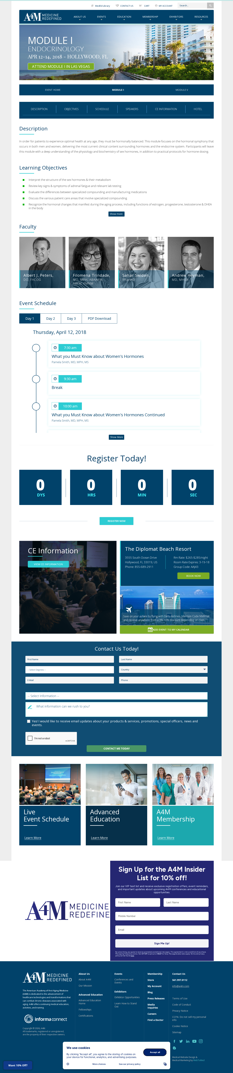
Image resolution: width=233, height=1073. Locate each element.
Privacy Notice (180, 1010)
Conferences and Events (123, 981)
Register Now (117, 521)
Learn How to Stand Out (125, 1005)
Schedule (102, 109)
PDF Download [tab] (99, 318)
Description (39, 109)
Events (101, 16)
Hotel (198, 109)
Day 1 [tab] (29, 318)
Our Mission (85, 985)
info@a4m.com (180, 986)
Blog (150, 992)
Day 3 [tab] (71, 318)
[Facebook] (175, 1045)
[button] (210, 5)
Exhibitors (176, 16)
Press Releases (156, 998)
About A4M (85, 979)
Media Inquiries (153, 1006)
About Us (80, 16)
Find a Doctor (155, 1020)
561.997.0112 (179, 980)
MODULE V (182, 89)
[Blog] (175, 1052)
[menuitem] (79, 17)
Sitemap (176, 1032)
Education (124, 16)
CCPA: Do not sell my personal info (189, 1018)
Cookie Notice (180, 1026)
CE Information (166, 109)
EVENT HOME (52, 89)
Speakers (132, 109)
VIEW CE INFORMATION (48, 564)
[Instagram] (202, 1045)
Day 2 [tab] (50, 318)
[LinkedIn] (189, 1045)
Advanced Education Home (90, 1002)
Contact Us (178, 973)
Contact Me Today (117, 748)
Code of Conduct (181, 1004)
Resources (201, 16)
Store (151, 980)
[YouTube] (195, 1045)
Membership (150, 16)
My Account (155, 986)
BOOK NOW (193, 575)
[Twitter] (182, 1045)
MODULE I (118, 89)
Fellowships (85, 1009)
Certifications (86, 1015)
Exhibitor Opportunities (127, 997)
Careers (152, 1013)
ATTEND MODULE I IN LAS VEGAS (61, 66)
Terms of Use (179, 998)
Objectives (71, 109)
